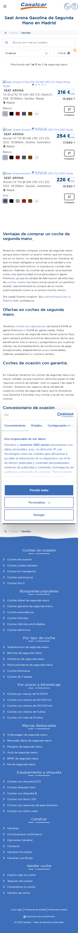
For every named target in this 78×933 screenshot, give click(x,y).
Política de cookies (57, 909)
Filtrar (66, 52)
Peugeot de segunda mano (24, 746)
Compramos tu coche (21, 886)
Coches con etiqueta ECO (24, 781)
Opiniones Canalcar (20, 840)
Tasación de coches (20, 880)
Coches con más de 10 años (25, 717)
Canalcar (13, 828)
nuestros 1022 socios (35, 444)
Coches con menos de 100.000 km (29, 705)
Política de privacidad (35, 909)
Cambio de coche (18, 892)
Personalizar (37, 502)
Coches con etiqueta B (22, 793)
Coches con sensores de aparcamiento (32, 805)
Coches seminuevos (20, 577)
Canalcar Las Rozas (20, 857)
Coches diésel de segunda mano (28, 600)
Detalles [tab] (36, 425)
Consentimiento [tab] (15, 425)
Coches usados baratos (22, 565)
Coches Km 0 (16, 583)
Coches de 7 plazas (19, 676)
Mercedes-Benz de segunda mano (29, 740)
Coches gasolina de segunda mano (30, 606)
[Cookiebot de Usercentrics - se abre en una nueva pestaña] (57, 415)
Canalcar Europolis (19, 851)
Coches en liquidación (21, 571)
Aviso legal (16, 909)
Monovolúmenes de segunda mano (30, 664)
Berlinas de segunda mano (24, 652)
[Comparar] (69, 109)
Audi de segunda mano (22, 752)
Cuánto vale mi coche (21, 874)
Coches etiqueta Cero (21, 787)
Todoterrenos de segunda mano (28, 647)
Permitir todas (39, 490)
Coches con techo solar (22, 811)
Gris (5, 195)
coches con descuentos (30, 326)
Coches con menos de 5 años (26, 711)
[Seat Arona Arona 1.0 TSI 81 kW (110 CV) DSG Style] (39, 130)
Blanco (7, 108)
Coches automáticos (20, 612)
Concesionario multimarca (24, 834)
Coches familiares (18, 670)
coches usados (16, 282)
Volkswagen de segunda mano (27, 734)
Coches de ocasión (19, 559)
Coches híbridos (17, 618)
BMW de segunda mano (22, 758)
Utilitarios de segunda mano (25, 658)
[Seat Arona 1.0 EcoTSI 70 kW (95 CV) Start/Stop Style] (39, 84)
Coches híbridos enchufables (26, 624)
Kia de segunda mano (21, 764)
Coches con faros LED (21, 799)
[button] (67, 6)
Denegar (39, 514)
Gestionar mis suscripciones (41, 916)
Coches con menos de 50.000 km (29, 699)
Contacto (13, 846)
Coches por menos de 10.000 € (27, 693)
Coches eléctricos (18, 629)
